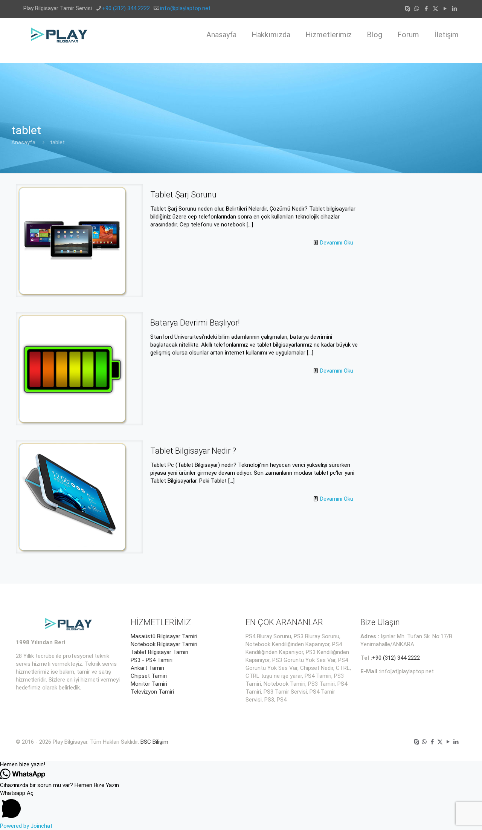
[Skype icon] (407, 8)
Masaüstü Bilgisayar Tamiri (164, 636)
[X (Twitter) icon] (435, 8)
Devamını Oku (336, 242)
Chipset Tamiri (149, 676)
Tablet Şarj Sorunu (183, 194)
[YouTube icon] (445, 8)
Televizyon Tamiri (152, 691)
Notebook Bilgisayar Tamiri (164, 644)
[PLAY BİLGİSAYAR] (59, 35)
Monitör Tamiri (149, 683)
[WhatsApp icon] (416, 8)
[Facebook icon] (426, 8)
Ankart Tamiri (147, 668)
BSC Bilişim (154, 741)
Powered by (26, 825)
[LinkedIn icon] (454, 8)
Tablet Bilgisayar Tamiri (159, 652)
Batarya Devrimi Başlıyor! (195, 322)
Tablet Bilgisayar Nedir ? (193, 451)
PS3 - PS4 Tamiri (151, 660)
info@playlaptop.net (185, 8)
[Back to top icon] (446, 814)
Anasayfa (23, 142)
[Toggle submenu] (328, 57)
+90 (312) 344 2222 (126, 8)
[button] (241, 765)
